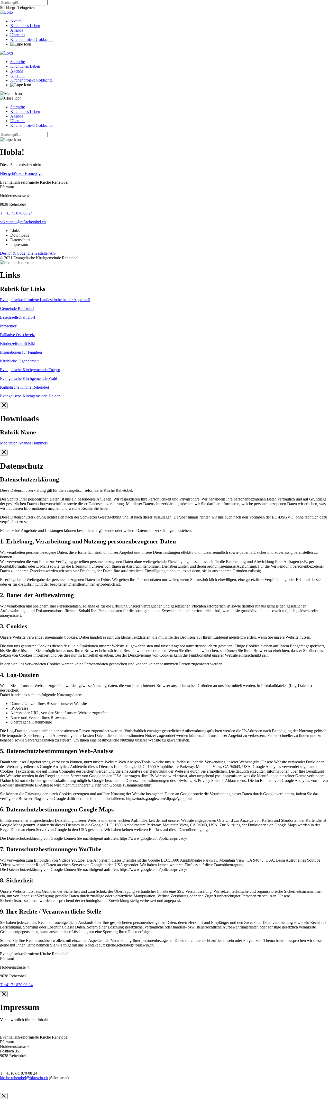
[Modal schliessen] (4, 405)
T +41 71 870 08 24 (16, 213)
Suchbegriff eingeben (17, 7)
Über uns (17, 35)
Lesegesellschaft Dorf (17, 317)
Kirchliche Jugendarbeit (19, 361)
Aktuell (16, 21)
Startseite (17, 61)
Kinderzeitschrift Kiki (17, 343)
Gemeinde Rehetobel (17, 308)
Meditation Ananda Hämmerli (24, 443)
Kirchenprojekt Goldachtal (31, 39)
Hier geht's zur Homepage (21, 173)
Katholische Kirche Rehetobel (24, 387)
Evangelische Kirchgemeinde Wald (28, 378)
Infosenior (8, 326)
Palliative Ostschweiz (17, 335)
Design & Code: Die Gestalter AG (28, 253)
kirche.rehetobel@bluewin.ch (24, 1078)
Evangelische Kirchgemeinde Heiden (30, 396)
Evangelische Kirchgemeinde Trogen (30, 370)
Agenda (16, 30)
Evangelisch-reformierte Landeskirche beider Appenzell (45, 300)
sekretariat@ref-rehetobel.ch (23, 222)
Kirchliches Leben (25, 25)
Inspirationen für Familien (21, 352)
